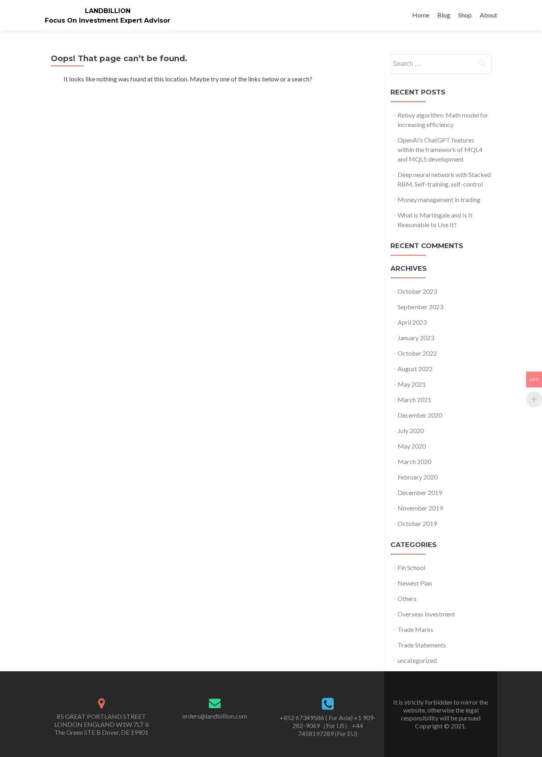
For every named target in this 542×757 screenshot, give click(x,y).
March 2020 (414, 461)
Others (407, 598)
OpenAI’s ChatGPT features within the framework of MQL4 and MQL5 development (440, 149)
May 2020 (412, 446)
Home (420, 15)
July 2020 (411, 430)
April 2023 (412, 322)
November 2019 (420, 508)
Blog (443, 15)
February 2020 (418, 477)
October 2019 (417, 523)
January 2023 (416, 337)
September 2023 (420, 306)
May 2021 (412, 384)
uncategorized (417, 660)
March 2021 (414, 399)
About (488, 15)
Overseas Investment (426, 614)
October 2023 (417, 291)
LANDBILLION (108, 11)
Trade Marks (415, 629)
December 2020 (420, 415)
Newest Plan (415, 583)
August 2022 (415, 368)
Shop (465, 15)
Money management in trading (439, 199)
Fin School (411, 567)
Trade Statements (422, 645)
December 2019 (420, 492)
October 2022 (417, 353)
